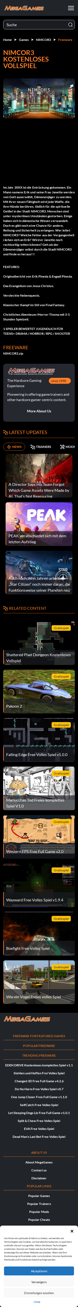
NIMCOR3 (43, 39)
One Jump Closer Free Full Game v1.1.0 (39, 1097)
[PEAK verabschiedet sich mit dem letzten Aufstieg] (39, 524)
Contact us (39, 1170)
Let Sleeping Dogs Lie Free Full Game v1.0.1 (39, 1113)
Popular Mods (39, 1211)
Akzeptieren (39, 1271)
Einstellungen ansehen (39, 1293)
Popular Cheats (39, 1219)
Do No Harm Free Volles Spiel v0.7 (39, 1089)
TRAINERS (43, 447)
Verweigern (39, 1282)
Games (24, 39)
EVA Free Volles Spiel (39, 1128)
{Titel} (37, 1301)
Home (7, 39)
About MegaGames (39, 1162)
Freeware (65, 39)
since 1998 (58, 381)
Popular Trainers (39, 1204)
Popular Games (39, 1196)
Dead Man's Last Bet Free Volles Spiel (39, 1136)
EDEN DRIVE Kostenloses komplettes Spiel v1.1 (39, 1065)
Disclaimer (39, 1178)
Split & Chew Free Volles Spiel (39, 1121)
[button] (72, 1231)
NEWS (17, 447)
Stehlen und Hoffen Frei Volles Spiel (39, 1073)
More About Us (39, 411)
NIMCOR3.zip (13, 353)
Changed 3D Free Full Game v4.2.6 (39, 1081)
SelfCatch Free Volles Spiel (39, 1105)
